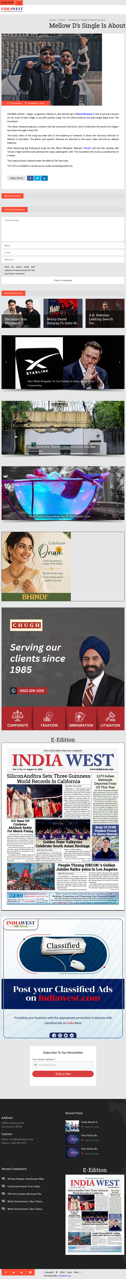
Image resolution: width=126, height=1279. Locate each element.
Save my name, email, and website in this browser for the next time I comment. (20, 270)
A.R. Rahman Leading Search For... (101, 319)
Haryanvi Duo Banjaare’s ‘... (16, 321)
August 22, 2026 (91, 1153)
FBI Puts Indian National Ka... (25, 1193)
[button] (63, 362)
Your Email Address (43, 1059)
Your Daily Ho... (89, 1135)
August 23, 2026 (91, 1127)
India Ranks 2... (90, 1121)
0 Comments (16, 103)
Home (52, 19)
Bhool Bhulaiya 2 (85, 114)
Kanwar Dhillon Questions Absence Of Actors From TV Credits (59, 514)
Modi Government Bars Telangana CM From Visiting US (60, 450)
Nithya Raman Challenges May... (26, 1178)
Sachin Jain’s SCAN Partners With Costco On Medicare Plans (62, 385)
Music (62, 19)
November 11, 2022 (36, 103)
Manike (87, 148)
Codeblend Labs (64, 1276)
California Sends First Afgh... (24, 1186)
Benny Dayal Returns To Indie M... (63, 321)
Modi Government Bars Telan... (25, 1201)
